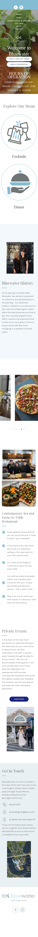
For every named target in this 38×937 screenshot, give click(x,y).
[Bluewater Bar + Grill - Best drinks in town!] (19, 132)
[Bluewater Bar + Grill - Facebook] (16, 7)
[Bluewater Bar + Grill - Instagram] (21, 7)
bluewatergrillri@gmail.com (22, 812)
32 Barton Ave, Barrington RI (22, 819)
